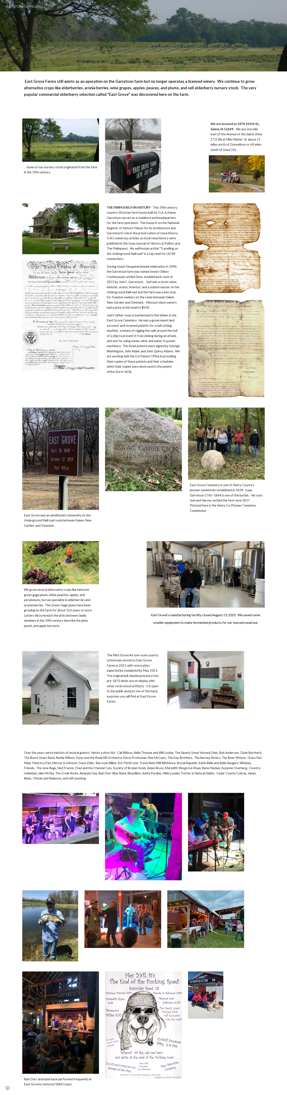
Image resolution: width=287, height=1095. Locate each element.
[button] (8, 1088)
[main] (143, 92)
